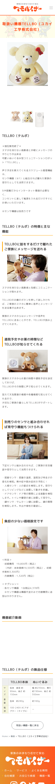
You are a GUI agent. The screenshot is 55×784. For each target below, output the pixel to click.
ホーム (8, 770)
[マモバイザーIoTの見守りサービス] (27, 7)
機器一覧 (44, 776)
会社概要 (9, 776)
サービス (21, 770)
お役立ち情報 (27, 776)
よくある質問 (39, 770)
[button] (6, 86)
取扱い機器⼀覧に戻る (27, 725)
